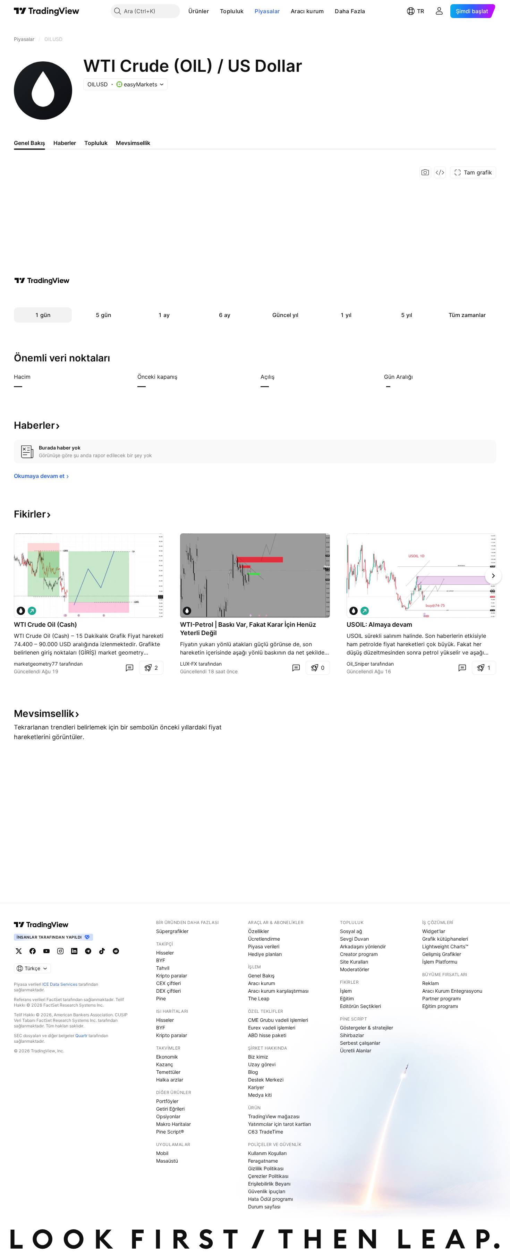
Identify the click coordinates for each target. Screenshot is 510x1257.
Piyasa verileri (263, 946)
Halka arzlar (169, 1080)
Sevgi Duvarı (354, 939)
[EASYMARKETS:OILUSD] (353, 611)
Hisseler (165, 953)
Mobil (162, 1153)
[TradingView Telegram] (88, 951)
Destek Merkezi (265, 1080)
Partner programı (441, 998)
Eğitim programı (440, 1006)
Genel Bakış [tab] (29, 142)
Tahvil (162, 968)
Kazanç (164, 1064)
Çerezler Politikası (268, 1176)
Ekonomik (167, 1057)
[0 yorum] (129, 668)
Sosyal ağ (351, 931)
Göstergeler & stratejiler (366, 1028)
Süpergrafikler (172, 931)
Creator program (359, 954)
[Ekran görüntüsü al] (425, 172)
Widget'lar (433, 931)
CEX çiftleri (168, 983)
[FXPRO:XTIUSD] (187, 611)
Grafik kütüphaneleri (445, 939)
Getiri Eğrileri (170, 1109)
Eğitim (347, 998)
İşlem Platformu (439, 962)
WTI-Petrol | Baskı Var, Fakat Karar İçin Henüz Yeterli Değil (248, 628)
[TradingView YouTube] (46, 951)
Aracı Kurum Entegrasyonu (452, 991)
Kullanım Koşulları (267, 1153)
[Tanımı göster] (35, 377)
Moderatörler (354, 969)
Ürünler (198, 11)
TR (420, 11)
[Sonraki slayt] (493, 575)
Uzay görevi (261, 1064)
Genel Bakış (261, 975)
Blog (253, 1072)
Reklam (430, 983)
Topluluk (232, 11)
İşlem (346, 991)
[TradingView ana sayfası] (46, 11)
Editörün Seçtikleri (360, 1006)
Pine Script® (170, 1132)
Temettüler (168, 1072)
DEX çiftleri (168, 991)
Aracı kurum (307, 11)
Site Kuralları (354, 962)
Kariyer (256, 1087)
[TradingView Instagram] (60, 951)
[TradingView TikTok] (102, 951)
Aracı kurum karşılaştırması (278, 991)
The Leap (259, 998)
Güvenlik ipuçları (266, 1191)
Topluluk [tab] (96, 142)
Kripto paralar (171, 975)
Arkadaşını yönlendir (363, 946)
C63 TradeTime (265, 1132)
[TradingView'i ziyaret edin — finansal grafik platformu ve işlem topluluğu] (42, 280)
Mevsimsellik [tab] (133, 142)
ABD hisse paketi (267, 1035)
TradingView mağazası (273, 1116)
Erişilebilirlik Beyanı (269, 1184)
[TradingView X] (19, 951)
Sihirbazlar (352, 1035)
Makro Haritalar (173, 1124)
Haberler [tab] (64, 142)
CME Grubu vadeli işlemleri (278, 1020)
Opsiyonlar (168, 1116)
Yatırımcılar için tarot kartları (279, 1124)
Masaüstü (167, 1161)
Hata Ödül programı (270, 1199)
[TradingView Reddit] (116, 951)
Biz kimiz (258, 1057)
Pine (161, 998)
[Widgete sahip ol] (440, 172)
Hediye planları (265, 954)
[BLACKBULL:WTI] (21, 611)
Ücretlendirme (264, 939)
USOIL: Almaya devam (379, 624)
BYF (160, 960)
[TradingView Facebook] (32, 951)
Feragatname (263, 1161)
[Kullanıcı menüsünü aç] (439, 11)
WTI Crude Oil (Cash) (45, 624)
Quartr (81, 1035)
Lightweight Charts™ (445, 946)
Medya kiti (260, 1095)
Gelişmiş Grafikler (441, 954)
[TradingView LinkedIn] (74, 951)
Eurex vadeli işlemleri (271, 1028)
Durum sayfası (264, 1206)
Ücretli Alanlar (355, 1050)
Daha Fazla (350, 11)
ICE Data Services (59, 984)
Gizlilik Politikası (265, 1168)
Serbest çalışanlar (360, 1043)
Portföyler (167, 1101)
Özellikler (258, 931)
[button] (214, 11)
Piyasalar (267, 11)
